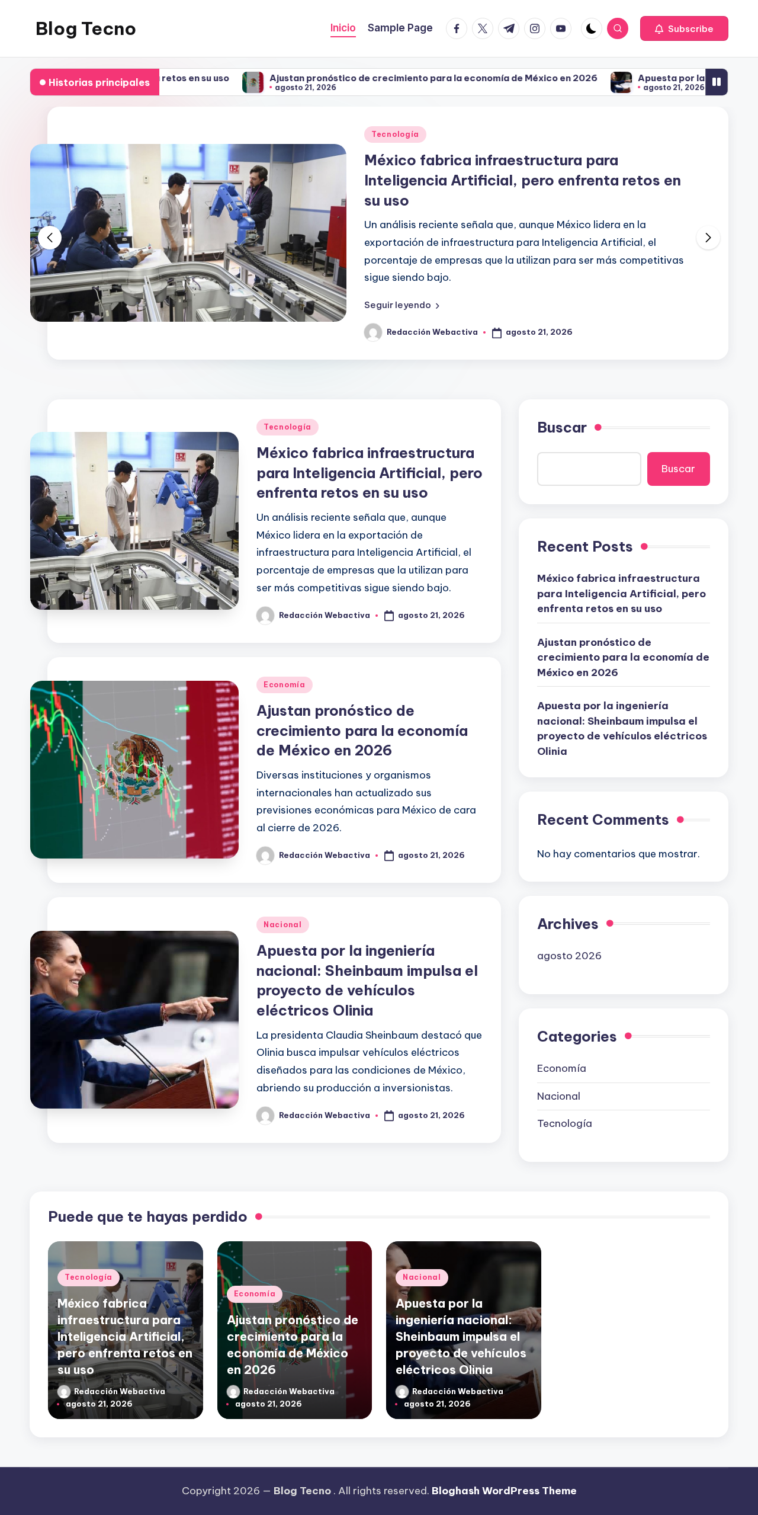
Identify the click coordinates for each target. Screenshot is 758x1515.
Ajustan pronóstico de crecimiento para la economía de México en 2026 (388, 78)
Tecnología (395, 134)
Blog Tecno (86, 28)
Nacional (283, 924)
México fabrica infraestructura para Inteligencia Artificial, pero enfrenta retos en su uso (522, 180)
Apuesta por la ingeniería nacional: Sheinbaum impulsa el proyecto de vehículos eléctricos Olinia (622, 728)
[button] (684, 28)
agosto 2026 (569, 955)
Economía (285, 684)
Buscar (562, 427)
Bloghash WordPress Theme (504, 1490)
